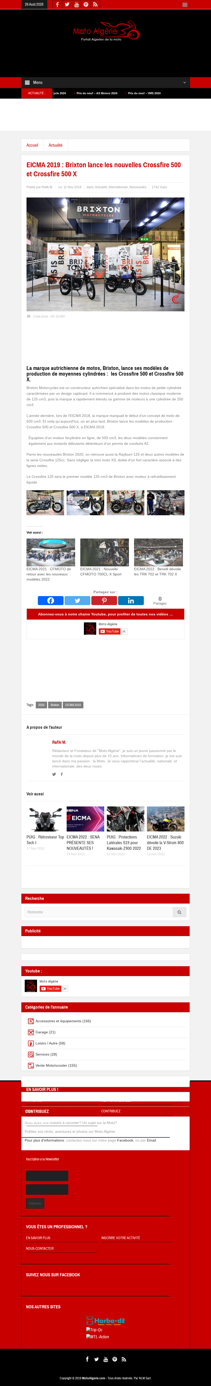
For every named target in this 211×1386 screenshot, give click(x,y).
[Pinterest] (104, 600)
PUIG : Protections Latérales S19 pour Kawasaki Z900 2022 (124, 842)
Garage (42, 1032)
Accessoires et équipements (58, 1021)
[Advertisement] (114, 55)
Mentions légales (116, 1100)
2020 (41, 705)
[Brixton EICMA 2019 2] (125, 502)
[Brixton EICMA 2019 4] (45, 502)
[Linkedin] (131, 600)
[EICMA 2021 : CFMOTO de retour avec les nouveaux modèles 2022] (51, 552)
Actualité (56, 145)
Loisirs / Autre (47, 1043)
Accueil (32, 145)
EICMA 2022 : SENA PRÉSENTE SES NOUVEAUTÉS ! (83, 842)
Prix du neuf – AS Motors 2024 (60, 93)
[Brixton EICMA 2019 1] (165, 502)
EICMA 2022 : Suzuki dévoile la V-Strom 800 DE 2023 (165, 842)
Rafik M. (59, 742)
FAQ (29, 1111)
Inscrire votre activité (120, 1238)
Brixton (55, 705)
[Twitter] (77, 600)
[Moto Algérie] (105, 31)
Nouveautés (137, 187)
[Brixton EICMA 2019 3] (85, 502)
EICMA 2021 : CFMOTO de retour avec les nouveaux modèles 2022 (49, 574)
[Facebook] (51, 600)
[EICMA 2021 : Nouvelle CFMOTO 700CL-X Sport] (104, 552)
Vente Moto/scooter (51, 1065)
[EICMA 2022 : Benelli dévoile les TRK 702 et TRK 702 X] (158, 552)
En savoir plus (38, 1238)
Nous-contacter (40, 1248)
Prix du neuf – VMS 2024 (107, 93)
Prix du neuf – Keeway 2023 (153, 93)
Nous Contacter (40, 1122)
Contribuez (110, 1111)
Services (42, 1054)
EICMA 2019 (73, 705)
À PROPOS (34, 1100)
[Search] (179, 912)
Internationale (118, 187)
